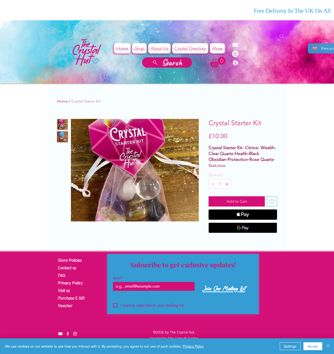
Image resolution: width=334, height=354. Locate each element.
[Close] (328, 346)
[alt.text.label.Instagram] (75, 333)
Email (118, 278)
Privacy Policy (193, 346)
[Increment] (227, 184)
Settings (290, 346)
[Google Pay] (243, 228)
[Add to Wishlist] (272, 201)
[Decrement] (212, 184)
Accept (313, 346)
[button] (217, 62)
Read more (217, 165)
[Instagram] (235, 54)
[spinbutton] (219, 184)
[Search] (282, 36)
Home (62, 101)
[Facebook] (235, 63)
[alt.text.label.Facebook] (67, 333)
